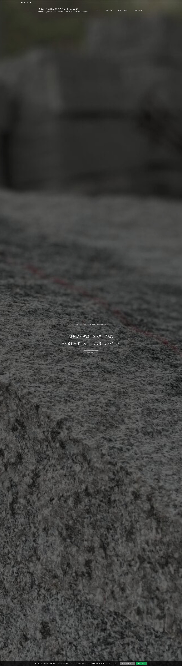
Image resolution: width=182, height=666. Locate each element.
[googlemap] (30, 2)
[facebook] (22, 2)
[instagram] (27, 2)
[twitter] (24, 2)
